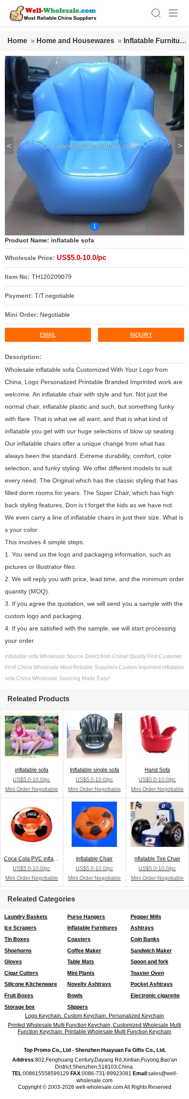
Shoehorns (18, 951)
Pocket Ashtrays (152, 984)
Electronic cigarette (155, 996)
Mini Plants (80, 973)
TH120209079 (52, 276)
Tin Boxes (16, 939)
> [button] (180, 145)
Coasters (79, 939)
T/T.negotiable (54, 295)
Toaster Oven (147, 973)
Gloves (13, 962)
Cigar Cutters (21, 973)
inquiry (141, 335)
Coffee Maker (84, 951)
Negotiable (55, 314)
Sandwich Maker (151, 951)
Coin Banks (145, 939)
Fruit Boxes (18, 996)
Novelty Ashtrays (89, 984)
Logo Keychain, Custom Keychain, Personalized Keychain (94, 1016)
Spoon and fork (149, 962)
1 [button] (94, 226)
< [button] (9, 145)
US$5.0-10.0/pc (81, 257)
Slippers (77, 1007)
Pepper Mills (146, 917)
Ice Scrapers (20, 928)
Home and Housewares (75, 40)
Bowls (75, 996)
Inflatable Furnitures (92, 928)
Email (48, 335)
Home (17, 40)
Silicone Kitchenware (30, 984)
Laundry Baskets (25, 917)
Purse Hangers (86, 917)
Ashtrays (142, 928)
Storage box (19, 1007)
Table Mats (80, 962)
